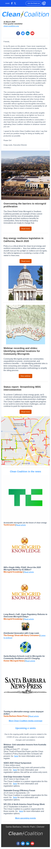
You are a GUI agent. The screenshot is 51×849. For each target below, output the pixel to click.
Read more (25, 229)
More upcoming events (25, 818)
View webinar (25, 376)
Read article (21, 525)
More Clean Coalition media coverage (25, 721)
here (16, 756)
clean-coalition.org (11, 26)
